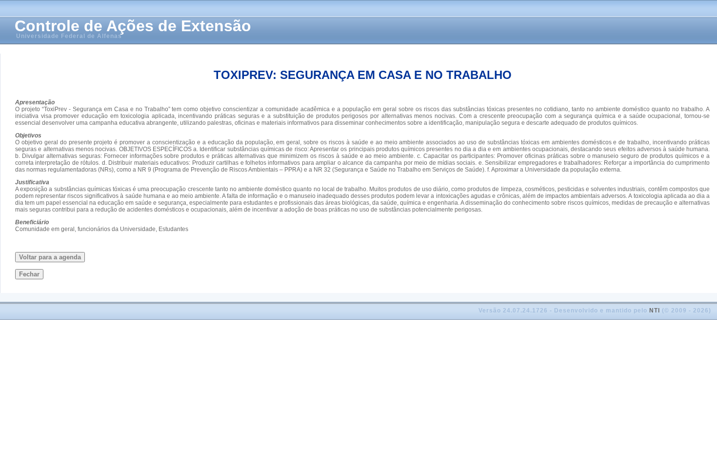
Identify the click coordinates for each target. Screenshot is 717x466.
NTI (654, 310)
